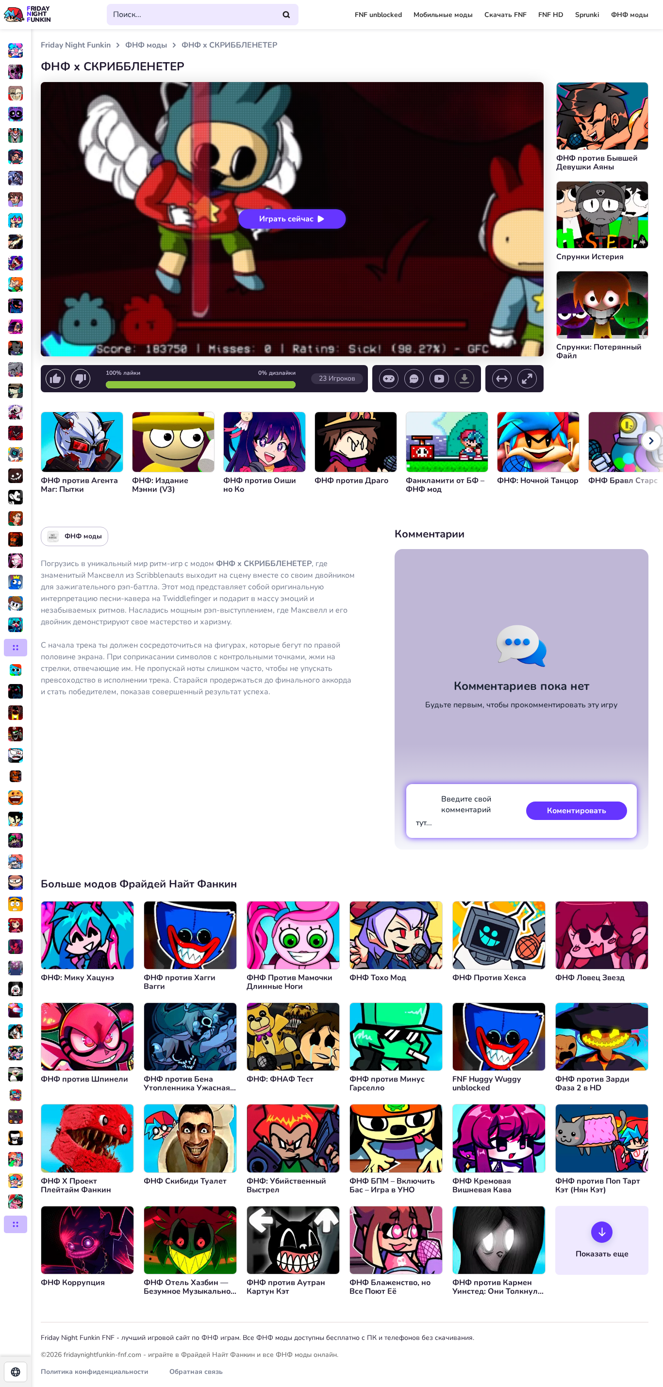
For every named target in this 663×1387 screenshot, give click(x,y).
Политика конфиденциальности (94, 1371)
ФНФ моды (629, 14)
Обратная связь (196, 1371)
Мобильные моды (443, 14)
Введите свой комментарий (453, 811)
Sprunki (587, 14)
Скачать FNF (505, 14)
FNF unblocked (378, 14)
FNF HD (551, 14)
